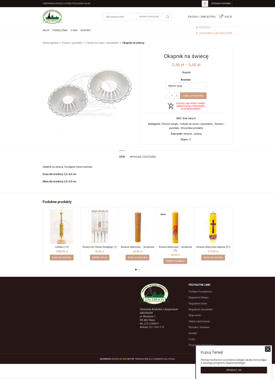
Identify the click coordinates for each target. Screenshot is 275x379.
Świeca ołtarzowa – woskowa (137, 246)
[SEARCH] (168, 16)
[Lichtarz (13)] (61, 226)
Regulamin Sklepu (198, 297)
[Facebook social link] (205, 3)
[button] (62, 257)
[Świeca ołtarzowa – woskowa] (137, 226)
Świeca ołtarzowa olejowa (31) (213, 246)
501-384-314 (156, 327)
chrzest (187, 133)
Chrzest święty (170, 123)
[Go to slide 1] (136, 269)
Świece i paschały (72, 42)
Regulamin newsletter (201, 309)
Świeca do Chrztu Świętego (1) (99, 246)
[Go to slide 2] (139, 269)
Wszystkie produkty (192, 128)
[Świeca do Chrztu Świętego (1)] (99, 226)
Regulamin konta (198, 303)
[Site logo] (52, 16)
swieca (198, 133)
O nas (192, 339)
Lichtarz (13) (62, 246)
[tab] (122, 155)
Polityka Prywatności (200, 291)
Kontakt (193, 333)
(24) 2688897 (151, 323)
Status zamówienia (199, 321)
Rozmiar (186, 79)
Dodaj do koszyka (193, 96)
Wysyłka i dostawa (199, 327)
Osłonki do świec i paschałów (102, 42)
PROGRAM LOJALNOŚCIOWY (215, 33)
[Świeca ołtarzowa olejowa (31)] (213, 226)
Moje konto (195, 315)
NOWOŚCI (205, 27)
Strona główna (50, 42)
